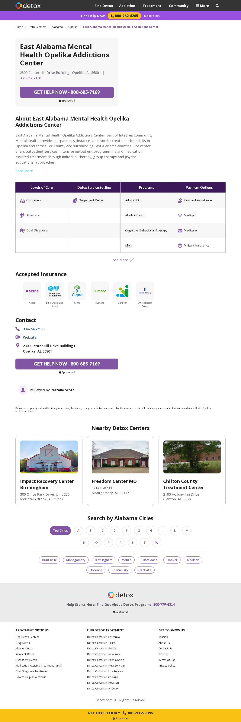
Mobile (126, 560)
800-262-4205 (126, 15)
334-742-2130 (30, 78)
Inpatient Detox (24, 654)
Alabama (57, 27)
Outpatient (34, 200)
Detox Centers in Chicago (102, 677)
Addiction (127, 5)
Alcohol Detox (135, 215)
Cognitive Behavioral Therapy (146, 230)
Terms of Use (167, 660)
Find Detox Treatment (105, 630)
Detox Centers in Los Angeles (105, 671)
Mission (163, 637)
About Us (164, 643)
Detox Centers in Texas (101, 643)
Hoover (172, 560)
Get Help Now (93, 16)
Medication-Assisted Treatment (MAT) (38, 665)
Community (178, 5)
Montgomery (75, 560)
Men (128, 245)
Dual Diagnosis (37, 230)
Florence (96, 570)
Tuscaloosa (149, 560)
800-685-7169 (67, 92)
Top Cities (60, 531)
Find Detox (104, 5)
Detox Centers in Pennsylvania (105, 660)
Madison (193, 560)
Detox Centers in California (103, 637)
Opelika (72, 27)
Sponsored (153, 15)
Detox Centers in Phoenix (102, 688)
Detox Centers (37, 27)
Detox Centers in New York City (106, 665)
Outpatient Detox (91, 200)
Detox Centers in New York (103, 654)
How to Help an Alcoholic (30, 677)
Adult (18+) (132, 200)
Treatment (152, 5)
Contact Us (165, 648)
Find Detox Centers (27, 637)
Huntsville (49, 560)
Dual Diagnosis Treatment (31, 671)
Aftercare (33, 215)
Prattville (144, 570)
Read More (24, 170)
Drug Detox (22, 643)
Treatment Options (32, 630)
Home (19, 27)
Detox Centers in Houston (103, 682)
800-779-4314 (164, 604)
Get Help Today (120, 712)
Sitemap (164, 654)
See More (120, 260)
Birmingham (103, 560)
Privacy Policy (167, 665)
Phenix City (120, 570)
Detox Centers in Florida (102, 648)
